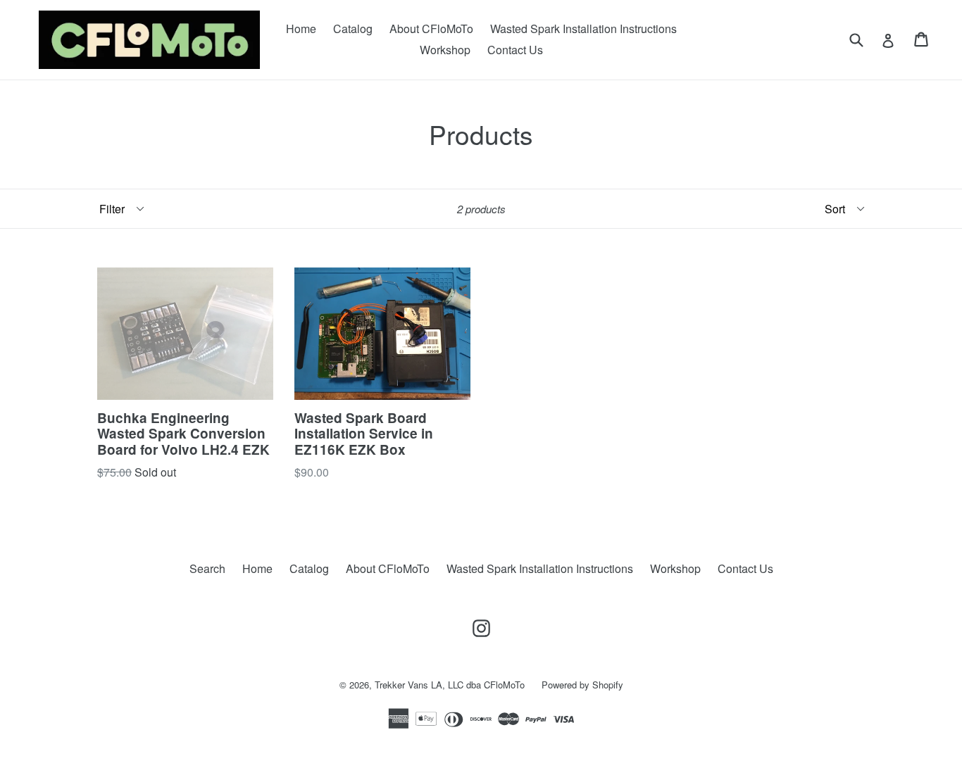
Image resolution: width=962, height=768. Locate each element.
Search (207, 568)
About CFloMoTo (431, 28)
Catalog (353, 28)
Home (301, 28)
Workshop (445, 50)
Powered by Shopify (582, 684)
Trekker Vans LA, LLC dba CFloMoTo (450, 684)
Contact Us (515, 50)
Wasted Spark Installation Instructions (583, 28)
